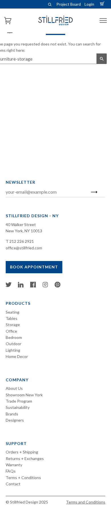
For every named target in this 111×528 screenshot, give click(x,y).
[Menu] (103, 20)
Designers (15, 420)
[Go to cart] (103, 4)
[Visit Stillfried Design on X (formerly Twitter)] (8, 285)
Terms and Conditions (85, 502)
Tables (11, 318)
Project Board (68, 4)
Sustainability (18, 407)
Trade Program (19, 401)
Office (11, 331)
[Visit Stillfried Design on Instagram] (45, 285)
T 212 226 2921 (20, 241)
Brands (12, 413)
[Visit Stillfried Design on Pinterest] (57, 285)
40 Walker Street (21, 224)
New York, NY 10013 (24, 230)
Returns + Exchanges (25, 458)
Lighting (13, 350)
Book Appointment (34, 266)
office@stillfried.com (24, 247)
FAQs (11, 471)
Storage (13, 324)
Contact (13, 483)
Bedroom (14, 337)
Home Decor (17, 356)
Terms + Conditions (23, 477)
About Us (14, 388)
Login (89, 4)
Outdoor (13, 343)
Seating (12, 312)
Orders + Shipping (22, 452)
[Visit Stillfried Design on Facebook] (33, 285)
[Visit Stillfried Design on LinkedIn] (21, 285)
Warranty (14, 464)
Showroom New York (24, 394)
